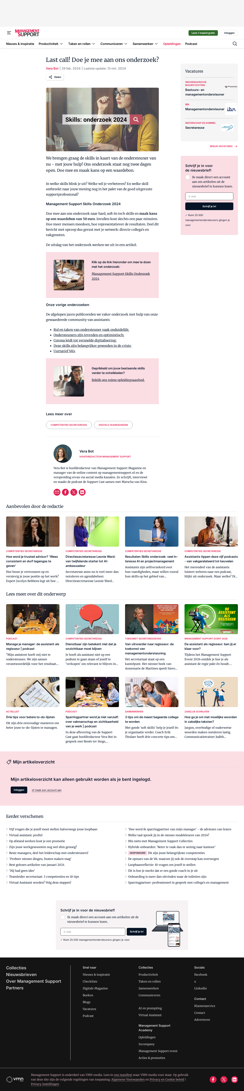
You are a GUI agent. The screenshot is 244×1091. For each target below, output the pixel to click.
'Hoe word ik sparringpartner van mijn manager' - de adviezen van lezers (179, 829)
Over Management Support (33, 981)
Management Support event (158, 1051)
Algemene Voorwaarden (128, 1079)
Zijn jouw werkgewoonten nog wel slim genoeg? (43, 847)
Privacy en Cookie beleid (167, 1079)
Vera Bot (52, 68)
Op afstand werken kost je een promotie (37, 841)
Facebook (200, 974)
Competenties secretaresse (69, 424)
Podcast (88, 1016)
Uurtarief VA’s (64, 351)
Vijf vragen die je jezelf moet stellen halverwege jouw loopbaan (53, 829)
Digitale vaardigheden (113, 424)
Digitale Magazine (95, 988)
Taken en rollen (150, 981)
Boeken (88, 995)
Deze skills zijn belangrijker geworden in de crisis (92, 346)
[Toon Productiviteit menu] (61, 43)
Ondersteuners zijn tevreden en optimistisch (88, 335)
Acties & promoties (152, 1058)
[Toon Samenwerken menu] (156, 43)
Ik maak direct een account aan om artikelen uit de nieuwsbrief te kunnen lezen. (212, 181)
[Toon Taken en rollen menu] (93, 43)
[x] (73, 492)
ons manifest (123, 1075)
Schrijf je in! (209, 206)
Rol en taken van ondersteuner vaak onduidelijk (91, 330)
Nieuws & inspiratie (96, 974)
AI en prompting (150, 1008)
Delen (57, 77)
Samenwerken (149, 988)
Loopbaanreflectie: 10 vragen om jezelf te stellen (162, 865)
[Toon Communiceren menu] (126, 43)
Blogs (86, 1002)
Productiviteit (148, 974)
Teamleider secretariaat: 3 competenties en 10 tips (44, 876)
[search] (235, 43)
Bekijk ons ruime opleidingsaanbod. (118, 380)
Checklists (90, 981)
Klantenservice (204, 1006)
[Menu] (9, 33)
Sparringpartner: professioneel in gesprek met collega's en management (178, 882)
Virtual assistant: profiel (26, 835)
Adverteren (202, 1019)
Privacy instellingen (45, 1084)
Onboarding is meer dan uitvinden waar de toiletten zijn (167, 876)
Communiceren (149, 995)
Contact (199, 1013)
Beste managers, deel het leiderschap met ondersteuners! (48, 853)
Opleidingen (147, 1037)
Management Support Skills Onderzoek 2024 (121, 276)
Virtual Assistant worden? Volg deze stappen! (40, 882)
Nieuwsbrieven (21, 974)
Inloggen (229, 32)
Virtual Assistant (150, 1015)
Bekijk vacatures (221, 146)
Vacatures (89, 1009)
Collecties (16, 967)
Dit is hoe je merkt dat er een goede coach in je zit (163, 870)
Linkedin (200, 988)
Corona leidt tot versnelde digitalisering (85, 340)
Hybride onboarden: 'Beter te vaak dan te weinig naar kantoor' (172, 847)
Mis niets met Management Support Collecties (160, 841)
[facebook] (65, 492)
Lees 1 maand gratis (203, 32)
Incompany (147, 1044)
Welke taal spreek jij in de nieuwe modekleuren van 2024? (168, 835)
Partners (14, 987)
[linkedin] (82, 492)
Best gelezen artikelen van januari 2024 (36, 865)
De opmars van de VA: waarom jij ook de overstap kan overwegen (173, 859)
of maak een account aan (47, 790)
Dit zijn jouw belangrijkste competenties (176, 853)
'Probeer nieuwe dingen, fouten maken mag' (40, 859)
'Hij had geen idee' (22, 870)
